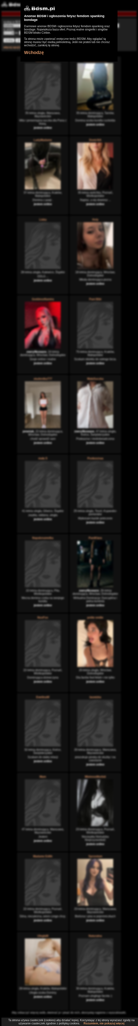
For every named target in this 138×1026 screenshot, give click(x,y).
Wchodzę (34, 52)
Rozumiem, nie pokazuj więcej (104, 1023)
